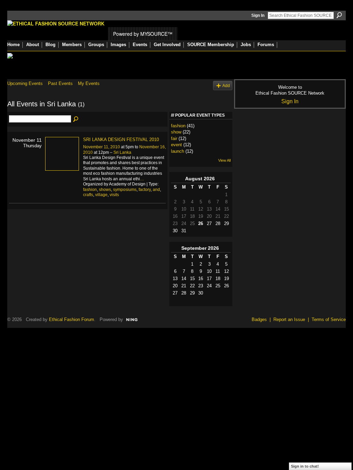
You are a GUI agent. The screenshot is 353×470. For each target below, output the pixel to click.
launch (177, 151)
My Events (89, 83)
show (176, 132)
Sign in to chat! (305, 466)
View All (224, 160)
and (156, 189)
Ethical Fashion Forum (71, 319)
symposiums (125, 189)
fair (174, 138)
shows (105, 189)
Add (226, 85)
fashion (90, 189)
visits (114, 194)
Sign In (257, 15)
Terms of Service (329, 319)
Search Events (76, 119)
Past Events (60, 83)
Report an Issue (289, 319)
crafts (88, 194)
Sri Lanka (122, 152)
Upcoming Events (25, 83)
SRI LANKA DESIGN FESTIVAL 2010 (121, 139)
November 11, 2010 (101, 147)
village (101, 194)
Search (339, 15)
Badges (259, 319)
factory (145, 189)
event (176, 144)
